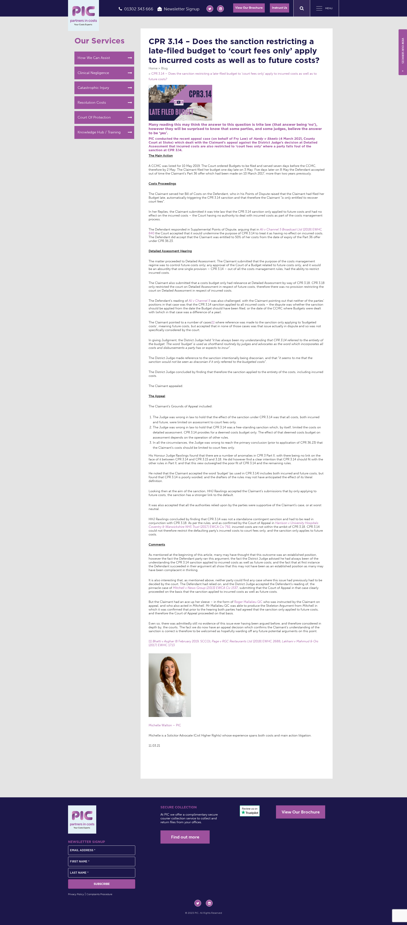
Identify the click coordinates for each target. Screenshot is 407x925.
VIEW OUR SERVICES (402, 55)
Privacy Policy (76, 894)
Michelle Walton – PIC (165, 725)
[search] (301, 8)
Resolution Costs (92, 102)
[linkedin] (220, 8)
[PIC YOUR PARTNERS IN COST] (82, 819)
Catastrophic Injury (93, 87)
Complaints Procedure (99, 894)
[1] (213, 322)
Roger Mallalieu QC (248, 602)
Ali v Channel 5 (199, 301)
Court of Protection (94, 117)
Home (153, 68)
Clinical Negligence (93, 73)
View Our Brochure (249, 8)
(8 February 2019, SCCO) (181, 641)
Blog (164, 68)
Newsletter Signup (181, 8)
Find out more (185, 837)
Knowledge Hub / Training (99, 132)
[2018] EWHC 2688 (246, 641)
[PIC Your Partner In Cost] (83, 15)
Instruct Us (279, 8)
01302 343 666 (138, 8)
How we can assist (94, 58)
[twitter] (209, 8)
